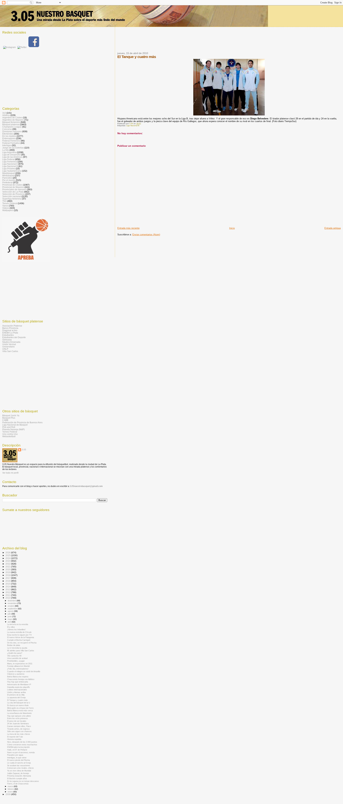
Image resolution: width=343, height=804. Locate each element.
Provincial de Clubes (12, 185)
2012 (8, 592)
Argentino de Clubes (12, 117)
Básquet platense (10, 124)
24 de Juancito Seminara (18, 723)
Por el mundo (8, 180)
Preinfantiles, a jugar (16, 661)
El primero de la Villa (15, 695)
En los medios (9, 136)
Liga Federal (8, 159)
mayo (10, 619)
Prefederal (7, 182)
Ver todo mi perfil (10, 473)
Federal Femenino (11, 141)
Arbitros (6, 115)
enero (10, 792)
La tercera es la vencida (17, 624)
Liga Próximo (8, 168)
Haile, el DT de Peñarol (17, 750)
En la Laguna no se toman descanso (23, 781)
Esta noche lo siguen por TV (19, 635)
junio (10, 616)
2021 (8, 566)
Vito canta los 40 (14, 656)
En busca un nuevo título (18, 705)
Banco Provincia (10, 328)
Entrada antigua (332, 228)
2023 (8, 561)
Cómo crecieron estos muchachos (22, 745)
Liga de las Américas (12, 157)
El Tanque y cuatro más (17, 700)
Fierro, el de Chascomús (18, 784)
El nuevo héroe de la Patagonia (20, 637)
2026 (8, 552)
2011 (8, 595)
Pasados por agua (15, 755)
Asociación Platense (12, 326)
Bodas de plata (13, 645)
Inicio (232, 228)
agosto (11, 611)
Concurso (7, 129)
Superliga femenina (11, 199)
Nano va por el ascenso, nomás (21, 752)
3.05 (24, 449)
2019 (8, 572)
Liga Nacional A (10, 164)
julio (9, 614)
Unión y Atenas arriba (16, 692)
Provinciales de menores (14, 189)
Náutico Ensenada (11, 342)
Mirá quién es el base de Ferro (20, 708)
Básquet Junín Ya (10, 415)
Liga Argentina (9, 152)
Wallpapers (7, 210)
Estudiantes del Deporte (14, 337)
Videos (5, 208)
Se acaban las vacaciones (18, 765)
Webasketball (9, 436)
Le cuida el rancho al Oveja (19, 763)
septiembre (13, 609)
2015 (8, 584)
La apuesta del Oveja (16, 697)
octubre (11, 606)
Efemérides (7, 134)
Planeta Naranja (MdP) (13, 429)
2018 (8, 575)
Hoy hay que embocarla (17, 682)
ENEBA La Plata (10, 333)
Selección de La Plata (13, 192)
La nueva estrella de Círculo (19, 632)
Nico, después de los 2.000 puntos (22, 742)
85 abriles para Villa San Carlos (20, 650)
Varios (5, 205)
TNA (4, 201)
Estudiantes (8, 335)
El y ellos (11, 627)
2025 (8, 555)
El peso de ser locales (16, 721)
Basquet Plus (8, 418)
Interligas (6, 145)
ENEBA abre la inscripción (18, 747)
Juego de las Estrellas (13, 147)
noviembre (12, 603)
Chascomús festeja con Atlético (20, 679)
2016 (8, 581)
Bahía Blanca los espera (17, 677)
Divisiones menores (12, 131)
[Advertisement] (182, 42)
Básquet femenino (11, 122)
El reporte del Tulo (15, 737)
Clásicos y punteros (15, 674)
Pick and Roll (8, 427)
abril (10, 622)
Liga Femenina (9, 161)
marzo (11, 786)
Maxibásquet (8, 173)
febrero (11, 789)
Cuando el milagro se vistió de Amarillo (23, 671)
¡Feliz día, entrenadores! (17, 669)
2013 (8, 589)
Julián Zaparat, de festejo (18, 773)
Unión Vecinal (9, 344)
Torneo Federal (9, 203)
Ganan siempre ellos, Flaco (19, 726)
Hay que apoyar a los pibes (19, 716)
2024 (8, 558)
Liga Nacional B (132, 126)
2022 (8, 564)
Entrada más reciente (128, 228)
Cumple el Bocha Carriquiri (18, 640)
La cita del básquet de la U (18, 703)
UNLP (5, 349)
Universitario (8, 346)
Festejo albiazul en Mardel (18, 666)
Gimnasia (7, 339)
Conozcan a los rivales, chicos (20, 768)
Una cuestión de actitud (17, 658)
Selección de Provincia (13, 194)
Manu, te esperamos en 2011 (19, 664)
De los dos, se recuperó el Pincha (21, 643)
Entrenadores (9, 138)
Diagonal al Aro (9, 330)
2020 (8, 569)
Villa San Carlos (10, 351)
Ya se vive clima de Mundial (19, 771)
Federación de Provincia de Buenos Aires (22, 422)
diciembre (12, 601)
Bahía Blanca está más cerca (20, 710)
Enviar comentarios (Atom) (146, 234)
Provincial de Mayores (13, 187)
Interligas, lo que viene (16, 758)
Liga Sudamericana (11, 171)
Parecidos (7, 178)
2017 (8, 578)
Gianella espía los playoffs (18, 687)
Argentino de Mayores (13, 120)
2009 (8, 794)
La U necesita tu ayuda (17, 648)
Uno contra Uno (10, 434)
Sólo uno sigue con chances (19, 731)
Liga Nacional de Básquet (15, 425)
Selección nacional (11, 196)
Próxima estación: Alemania (19, 776)
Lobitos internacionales (17, 690)
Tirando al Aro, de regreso (18, 729)
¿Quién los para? (14, 653)
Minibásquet (8, 175)
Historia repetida (14, 739)
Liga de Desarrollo (11, 154)
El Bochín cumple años (17, 778)
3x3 (4, 113)
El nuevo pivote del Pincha (18, 760)
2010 (8, 598)
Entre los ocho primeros (17, 718)
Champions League (12, 127)
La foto (5, 150)
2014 (8, 586)
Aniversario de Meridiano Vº (19, 684)
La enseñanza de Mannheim (19, 713)
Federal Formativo (11, 143)
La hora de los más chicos (18, 734)
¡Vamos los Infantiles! (16, 629)
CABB (5, 420)
